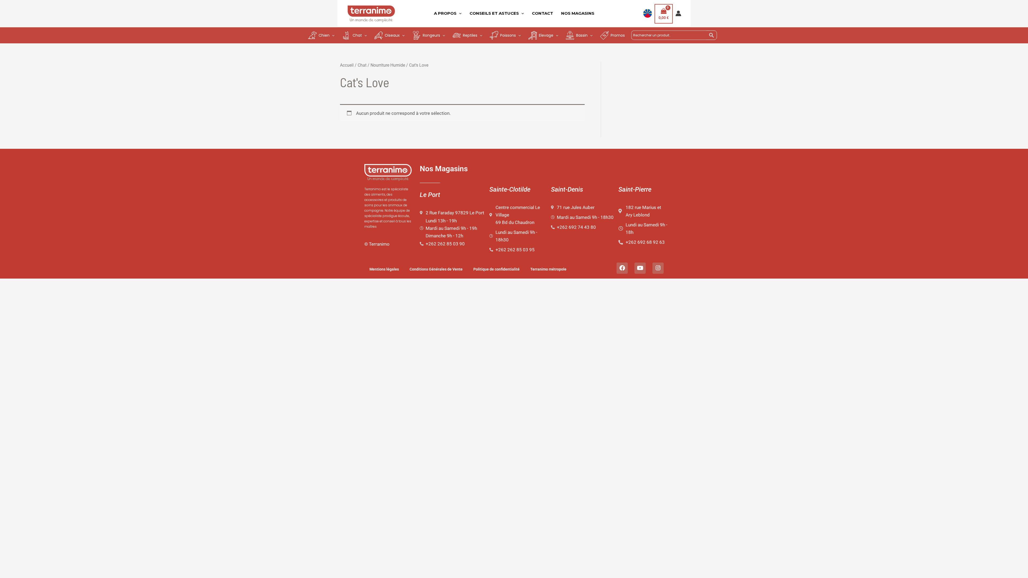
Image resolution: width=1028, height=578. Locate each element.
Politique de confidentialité (496, 269)
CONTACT (542, 13)
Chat (362, 65)
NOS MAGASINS (577, 13)
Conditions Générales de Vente (436, 269)
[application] (459, 13)
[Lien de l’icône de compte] (678, 13)
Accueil (347, 65)
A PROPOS (445, 13)
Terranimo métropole (548, 269)
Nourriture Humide (388, 65)
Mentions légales (384, 269)
